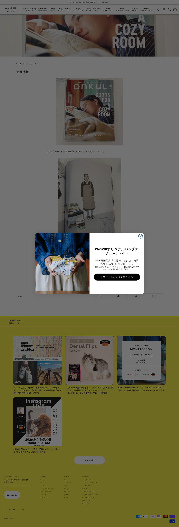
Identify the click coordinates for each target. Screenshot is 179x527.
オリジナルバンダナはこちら (116, 277)
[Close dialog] (140, 236)
